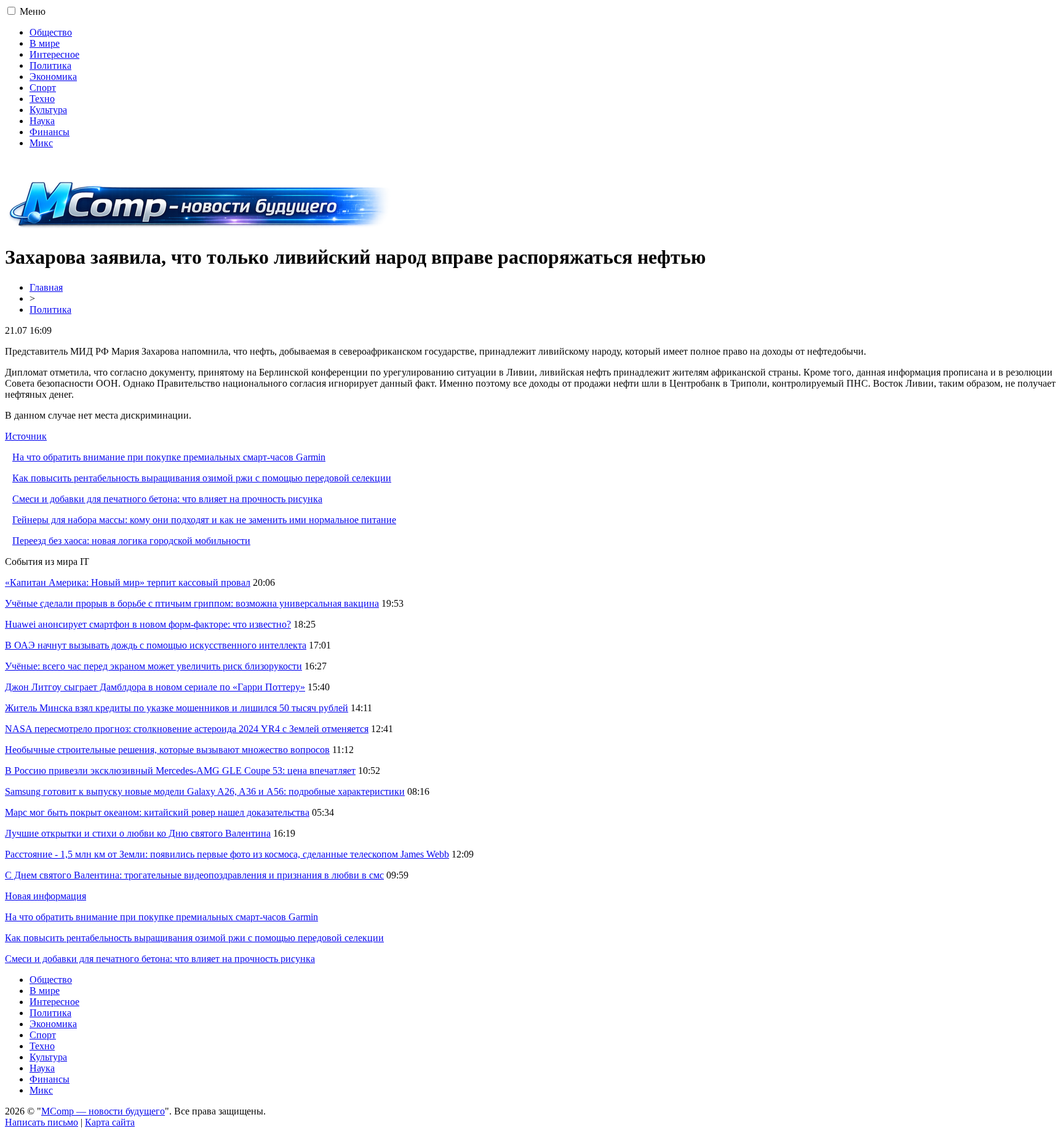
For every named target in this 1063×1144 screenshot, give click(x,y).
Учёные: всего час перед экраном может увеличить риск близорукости (153, 666)
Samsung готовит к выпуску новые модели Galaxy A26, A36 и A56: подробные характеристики (205, 791)
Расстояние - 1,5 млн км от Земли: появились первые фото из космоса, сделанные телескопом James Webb (227, 854)
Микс (41, 143)
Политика (50, 65)
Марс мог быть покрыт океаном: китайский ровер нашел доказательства (157, 812)
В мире (45, 43)
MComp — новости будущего (103, 1111)
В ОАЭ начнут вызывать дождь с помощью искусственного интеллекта (155, 645)
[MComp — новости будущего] (199, 227)
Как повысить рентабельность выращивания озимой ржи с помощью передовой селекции (201, 478)
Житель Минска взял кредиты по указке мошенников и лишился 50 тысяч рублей (176, 708)
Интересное (54, 54)
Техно (42, 98)
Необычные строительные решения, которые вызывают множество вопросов (167, 749)
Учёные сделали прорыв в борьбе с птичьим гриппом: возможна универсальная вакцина (192, 603)
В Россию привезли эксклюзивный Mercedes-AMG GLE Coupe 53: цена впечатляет (180, 770)
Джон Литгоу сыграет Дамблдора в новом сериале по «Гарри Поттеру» (155, 687)
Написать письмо (41, 1122)
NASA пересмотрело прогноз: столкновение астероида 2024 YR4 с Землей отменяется (186, 729)
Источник (26, 436)
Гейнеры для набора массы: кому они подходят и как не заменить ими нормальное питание (204, 520)
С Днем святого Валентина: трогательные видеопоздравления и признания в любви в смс (194, 875)
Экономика (53, 76)
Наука (42, 121)
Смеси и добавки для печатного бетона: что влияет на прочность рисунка (167, 499)
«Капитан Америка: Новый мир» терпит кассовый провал (127, 582)
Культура (48, 110)
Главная (46, 287)
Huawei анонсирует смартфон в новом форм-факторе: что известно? (148, 624)
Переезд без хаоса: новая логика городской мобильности (131, 540)
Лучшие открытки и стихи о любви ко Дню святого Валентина (138, 833)
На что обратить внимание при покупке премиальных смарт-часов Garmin (168, 457)
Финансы (50, 132)
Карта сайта (110, 1122)
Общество (51, 32)
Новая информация (45, 896)
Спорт (43, 87)
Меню (33, 11)
